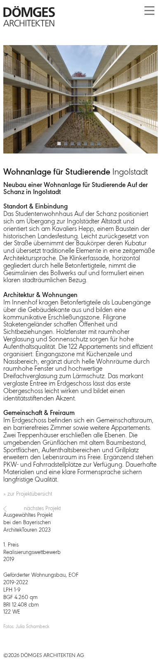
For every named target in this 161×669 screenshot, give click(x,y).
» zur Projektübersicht (27, 494)
